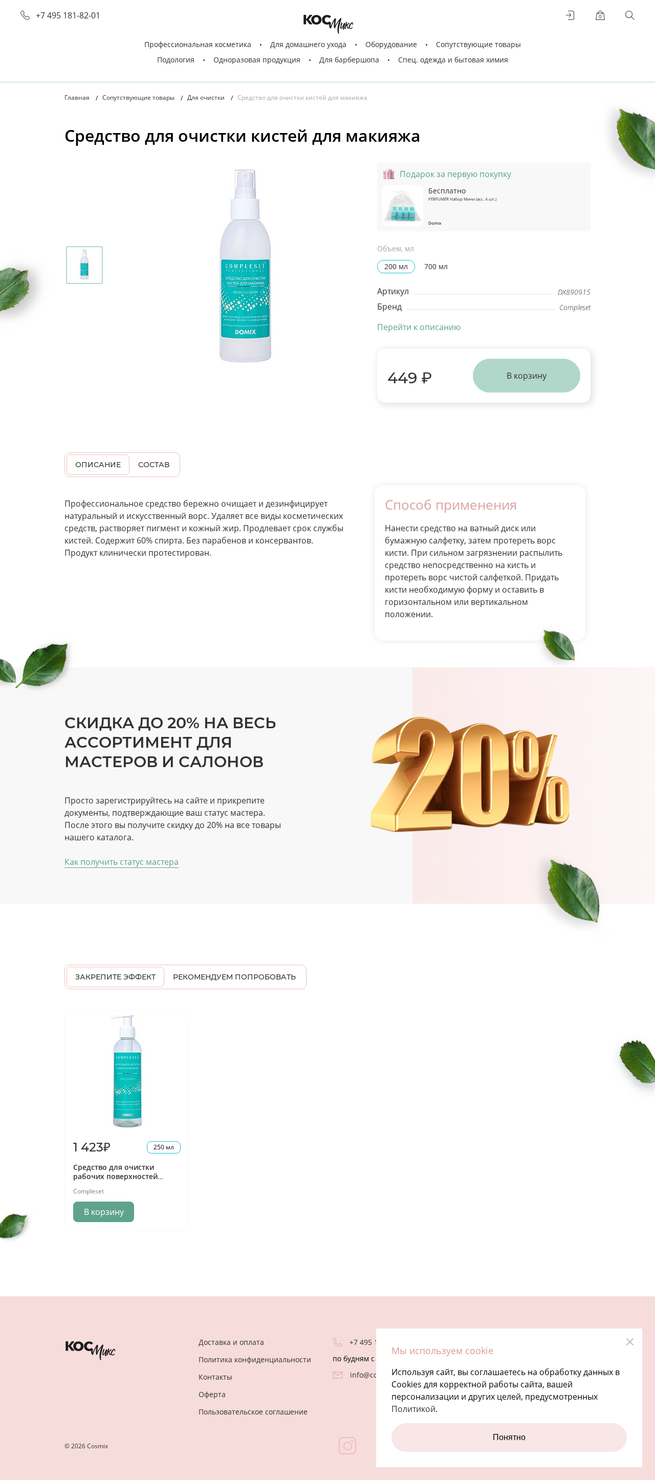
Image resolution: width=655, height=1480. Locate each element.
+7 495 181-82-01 (68, 15)
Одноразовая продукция (256, 59)
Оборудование (391, 44)
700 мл (436, 266)
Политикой (413, 1408)
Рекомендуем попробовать (234, 977)
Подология (175, 59)
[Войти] (570, 15)
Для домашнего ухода (308, 44)
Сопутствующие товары (478, 44)
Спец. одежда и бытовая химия (453, 59)
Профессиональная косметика (197, 44)
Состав (153, 464)
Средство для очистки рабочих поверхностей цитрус (115, 1176)
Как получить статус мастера (121, 861)
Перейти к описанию (419, 327)
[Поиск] (630, 15)
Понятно (509, 1437)
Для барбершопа (349, 59)
